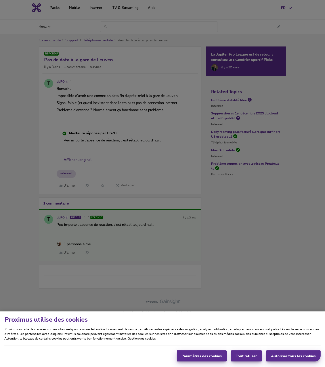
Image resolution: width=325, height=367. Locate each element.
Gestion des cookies (142, 338)
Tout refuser (246, 356)
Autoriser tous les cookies (293, 356)
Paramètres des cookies (202, 356)
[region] (162, 339)
